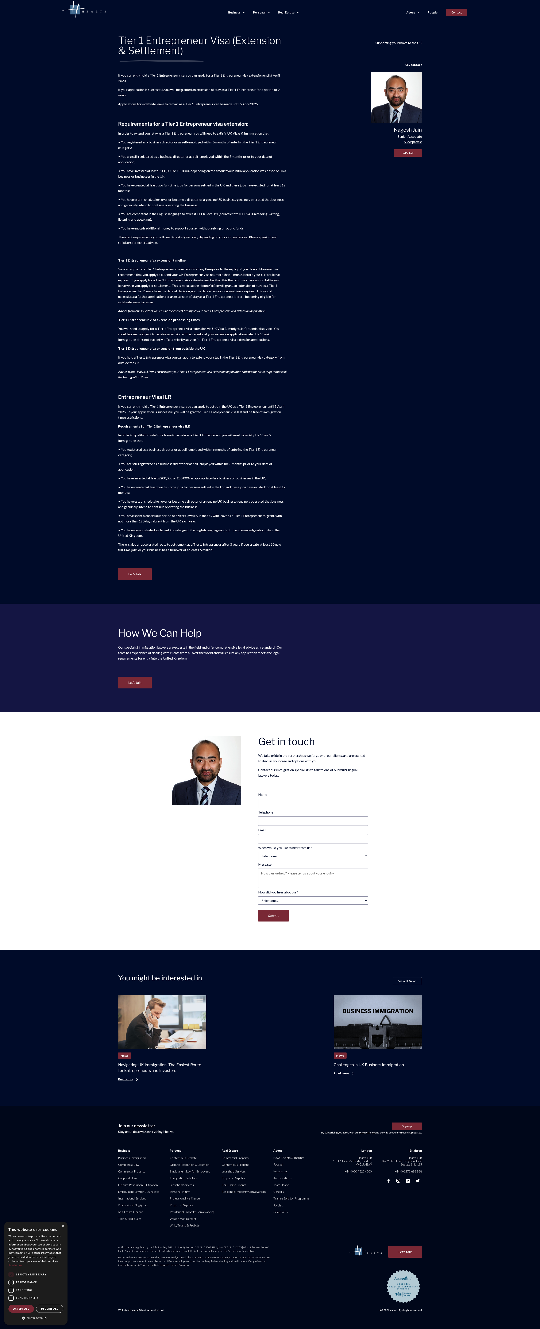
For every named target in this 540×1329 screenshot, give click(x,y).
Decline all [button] (49, 1308)
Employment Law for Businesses (138, 1191)
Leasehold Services (182, 1185)
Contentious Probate (183, 1158)
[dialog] (36, 1273)
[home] (84, 9)
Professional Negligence (133, 1205)
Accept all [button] (21, 1308)
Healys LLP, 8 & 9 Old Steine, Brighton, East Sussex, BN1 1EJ (402, 1161)
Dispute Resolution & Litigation (138, 1185)
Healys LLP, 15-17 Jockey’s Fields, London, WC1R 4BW (352, 1161)
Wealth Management (183, 1218)
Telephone (265, 812)
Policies (278, 1205)
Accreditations (282, 1178)
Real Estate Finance (130, 1212)
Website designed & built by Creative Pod (141, 1309)
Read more (15, 1265)
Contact (456, 12)
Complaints (280, 1212)
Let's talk (408, 153)
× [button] (62, 1226)
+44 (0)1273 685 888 (408, 1171)
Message (264, 864)
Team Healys (281, 1185)
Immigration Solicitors (184, 1178)
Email (262, 830)
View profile (413, 142)
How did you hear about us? (278, 892)
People (432, 12)
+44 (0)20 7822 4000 (358, 1171)
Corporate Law (127, 1178)
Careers (278, 1191)
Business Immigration (132, 1158)
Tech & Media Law (129, 1218)
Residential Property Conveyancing (192, 1212)
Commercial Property (131, 1171)
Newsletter (280, 1171)
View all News (407, 981)
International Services (132, 1198)
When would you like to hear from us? (285, 848)
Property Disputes (181, 1205)
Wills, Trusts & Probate (185, 1225)
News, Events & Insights (288, 1157)
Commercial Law (128, 1164)
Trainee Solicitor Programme (291, 1198)
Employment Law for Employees (190, 1171)
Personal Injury (180, 1191)
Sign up (407, 1126)
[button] (236, 12)
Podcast (278, 1164)
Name (262, 794)
